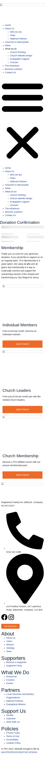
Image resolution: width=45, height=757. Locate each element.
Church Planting (18, 52)
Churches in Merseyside (17, 42)
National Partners (18, 38)
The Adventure (12, 65)
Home (8, 25)
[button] (22, 120)
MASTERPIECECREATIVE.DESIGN (19, 752)
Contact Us (10, 72)
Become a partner (13, 69)
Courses (14, 62)
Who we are (16, 32)
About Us (9, 28)
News (7, 45)
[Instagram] (11, 617)
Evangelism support (19, 59)
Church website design (21, 55)
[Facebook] (4, 617)
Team (12, 35)
